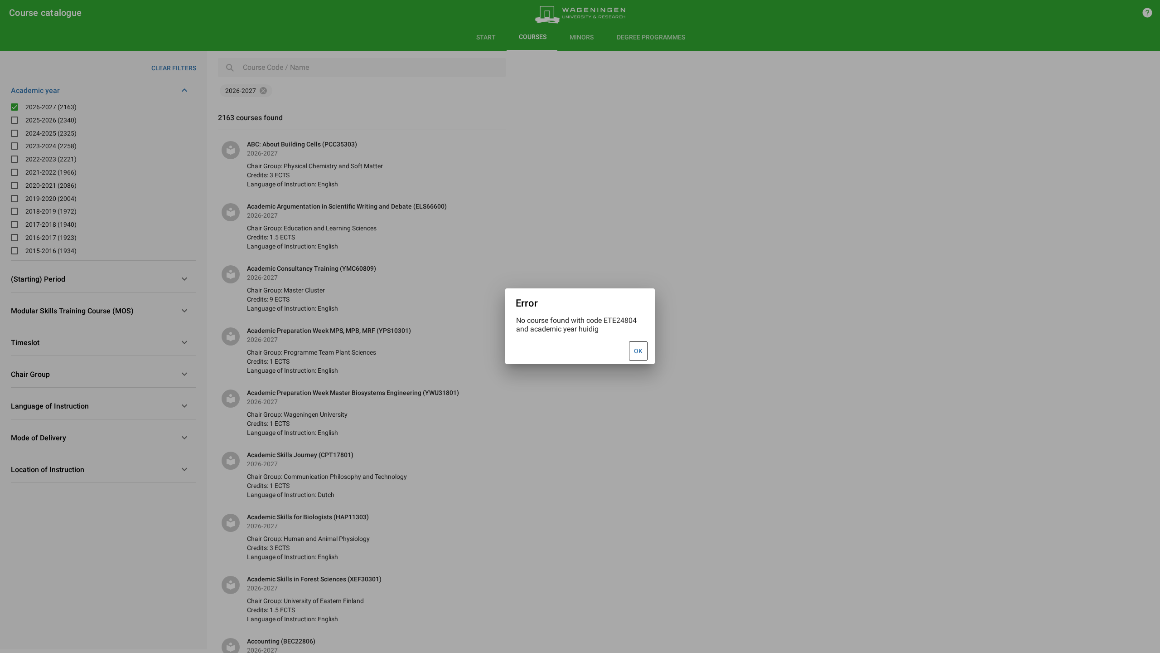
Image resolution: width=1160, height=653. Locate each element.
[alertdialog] (580, 326)
